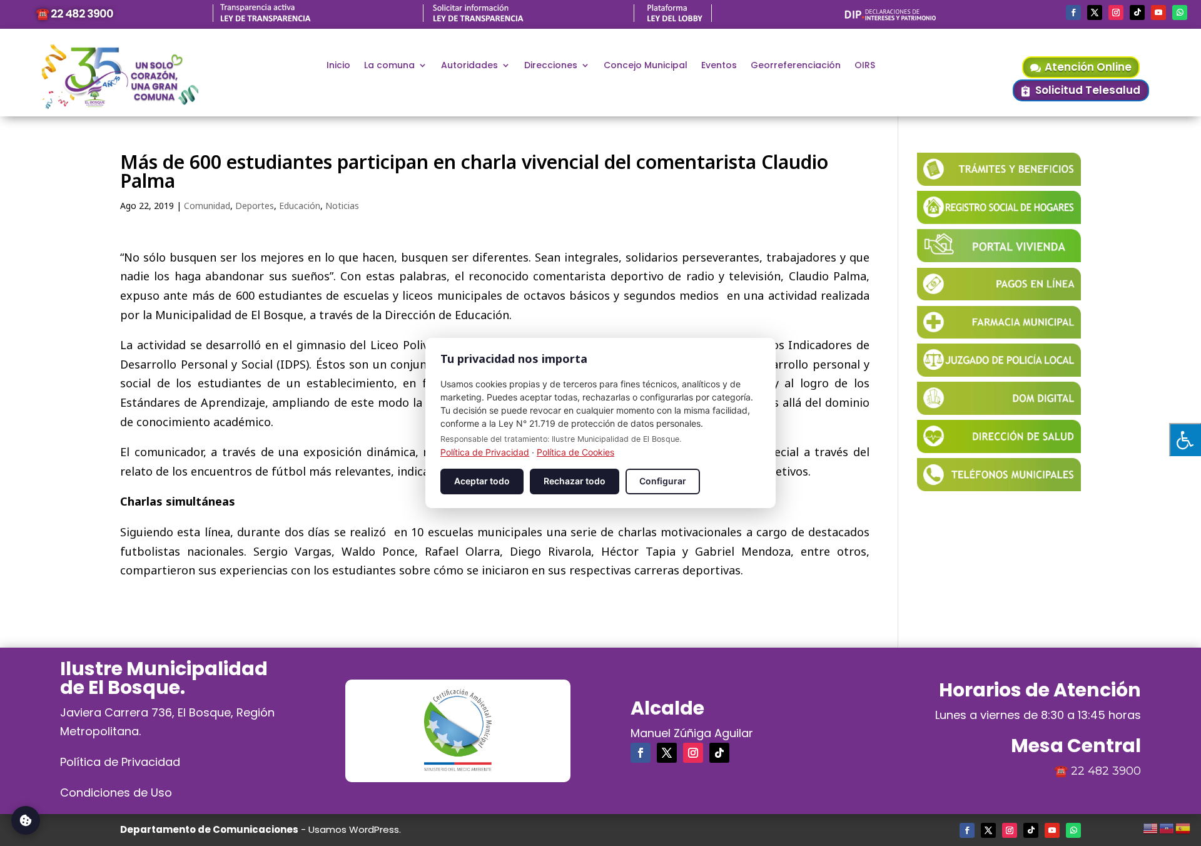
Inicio (338, 66)
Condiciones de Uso (116, 792)
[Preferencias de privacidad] (25, 820)
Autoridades (469, 66)
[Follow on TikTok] (1137, 12)
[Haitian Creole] (1167, 826)
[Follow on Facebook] (1073, 12)
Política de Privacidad (120, 762)
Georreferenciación (796, 66)
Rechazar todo (575, 481)
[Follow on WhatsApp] (1179, 12)
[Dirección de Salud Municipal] (999, 448)
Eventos (719, 66)
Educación (299, 206)
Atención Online (1088, 66)
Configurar (662, 481)
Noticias (342, 206)
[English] (1151, 826)
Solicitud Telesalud (1087, 90)
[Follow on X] (1094, 12)
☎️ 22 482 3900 (74, 13)
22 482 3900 (1106, 771)
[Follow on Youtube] (1158, 12)
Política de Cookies (575, 452)
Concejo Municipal (645, 66)
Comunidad (207, 206)
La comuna (389, 66)
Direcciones (550, 66)
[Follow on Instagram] (1115, 12)
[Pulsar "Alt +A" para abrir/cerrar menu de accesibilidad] (1185, 439)
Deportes (254, 206)
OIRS (864, 66)
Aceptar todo (482, 481)
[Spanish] (1183, 826)
